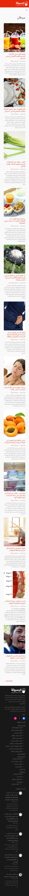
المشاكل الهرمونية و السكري (15, 749)
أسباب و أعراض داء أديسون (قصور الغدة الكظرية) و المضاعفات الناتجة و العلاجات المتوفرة (11, 796)
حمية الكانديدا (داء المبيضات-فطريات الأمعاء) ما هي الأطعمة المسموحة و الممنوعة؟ (11, 858)
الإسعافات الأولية (21, 754)
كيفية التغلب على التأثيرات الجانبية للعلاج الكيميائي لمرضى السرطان (15, 56)
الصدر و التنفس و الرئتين (16, 741)
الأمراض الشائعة (21, 726)
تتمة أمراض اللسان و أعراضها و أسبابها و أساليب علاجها (15, 657)
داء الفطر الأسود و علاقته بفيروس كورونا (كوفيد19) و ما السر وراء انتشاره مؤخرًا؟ (14, 278)
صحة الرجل (19, 777)
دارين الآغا (13, 553)
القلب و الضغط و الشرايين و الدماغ (14, 746)
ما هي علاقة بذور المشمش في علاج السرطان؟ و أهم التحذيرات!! (14, 441)
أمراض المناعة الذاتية (17, 728)
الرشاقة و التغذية (21, 757)
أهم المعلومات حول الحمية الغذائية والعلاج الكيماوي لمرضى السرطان (14, 110)
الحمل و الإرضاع (15, 784)
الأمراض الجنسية (18, 733)
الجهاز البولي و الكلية (17, 738)
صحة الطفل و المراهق (17, 779)
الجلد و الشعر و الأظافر (16, 735)
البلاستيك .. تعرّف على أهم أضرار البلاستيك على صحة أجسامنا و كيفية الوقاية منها (15, 495)
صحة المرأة (19, 782)
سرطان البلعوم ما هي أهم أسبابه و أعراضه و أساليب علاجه (14, 389)
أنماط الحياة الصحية (17, 759)
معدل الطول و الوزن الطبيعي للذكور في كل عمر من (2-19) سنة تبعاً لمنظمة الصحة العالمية (11, 817)
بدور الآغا (13, 61)
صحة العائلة (22, 772)
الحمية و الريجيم (18, 764)
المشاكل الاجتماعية (17, 774)
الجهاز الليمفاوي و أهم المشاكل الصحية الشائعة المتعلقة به (15, 549)
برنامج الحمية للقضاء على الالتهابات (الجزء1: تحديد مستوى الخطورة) (14, 221)
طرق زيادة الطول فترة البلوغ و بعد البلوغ (11, 875)
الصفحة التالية (8, 681)
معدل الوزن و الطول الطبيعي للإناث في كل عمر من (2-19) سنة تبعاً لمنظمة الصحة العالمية (11, 837)
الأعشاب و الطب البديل (16, 761)
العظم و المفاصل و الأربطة (16, 743)
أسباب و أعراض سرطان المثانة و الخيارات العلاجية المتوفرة (15, 602)
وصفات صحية (18, 767)
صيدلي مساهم (12, 283)
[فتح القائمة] (27, 10)
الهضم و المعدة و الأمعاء (16, 751)
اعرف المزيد (22, 704)
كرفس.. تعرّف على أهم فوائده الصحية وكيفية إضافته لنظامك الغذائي (15, 164)
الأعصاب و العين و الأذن (16, 730)
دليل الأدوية (22, 769)
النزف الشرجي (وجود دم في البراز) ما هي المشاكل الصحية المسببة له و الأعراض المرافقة (16, 335)
